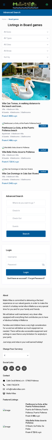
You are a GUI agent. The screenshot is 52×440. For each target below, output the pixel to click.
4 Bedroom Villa (12, 109)
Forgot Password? (36, 278)
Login (26, 272)
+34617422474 (12, 385)
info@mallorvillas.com (15, 389)
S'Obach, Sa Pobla (33, 426)
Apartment (6, 134)
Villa (3, 109)
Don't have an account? (17, 278)
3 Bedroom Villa (17, 134)
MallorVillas (11, 393)
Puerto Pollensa (40, 413)
